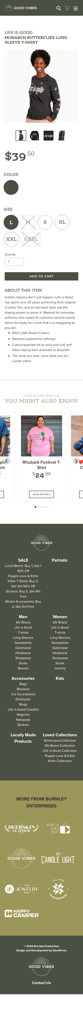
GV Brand (23, 622)
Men (23, 616)
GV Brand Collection (60, 745)
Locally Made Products (23, 738)
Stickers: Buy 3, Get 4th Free (23, 594)
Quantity (10, 254)
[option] (21, 135)
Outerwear (23, 647)
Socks (23, 663)
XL (62, 222)
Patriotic (60, 560)
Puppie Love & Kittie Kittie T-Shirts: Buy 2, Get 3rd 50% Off (23, 581)
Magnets (23, 714)
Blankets (23, 689)
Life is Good (23, 627)
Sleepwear (23, 658)
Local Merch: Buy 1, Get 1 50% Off (23, 568)
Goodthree (59, 950)
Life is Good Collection (60, 750)
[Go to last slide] (6, 461)
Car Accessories (23, 694)
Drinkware (23, 699)
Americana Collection (60, 740)
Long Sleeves (23, 637)
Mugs (23, 704)
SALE (23, 560)
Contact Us (41, 983)
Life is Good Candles (23, 709)
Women (60, 616)
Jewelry (60, 668)
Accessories (23, 678)
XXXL (31, 239)
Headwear (23, 652)
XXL (11, 239)
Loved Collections (60, 735)
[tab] (35, 507)
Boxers (23, 668)
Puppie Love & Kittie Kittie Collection (60, 758)
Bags (23, 683)
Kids (60, 678)
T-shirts (23, 632)
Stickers (23, 724)
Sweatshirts (23, 642)
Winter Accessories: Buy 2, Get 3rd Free (23, 604)
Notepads (23, 719)
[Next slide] (76, 461)
